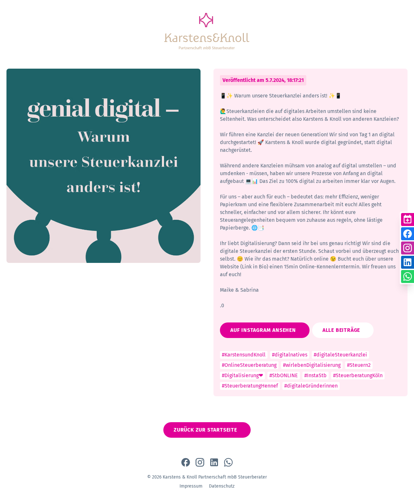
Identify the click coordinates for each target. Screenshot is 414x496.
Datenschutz (221, 486)
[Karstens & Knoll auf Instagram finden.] (200, 462)
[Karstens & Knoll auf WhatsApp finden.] (228, 462)
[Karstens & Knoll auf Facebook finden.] (185, 462)
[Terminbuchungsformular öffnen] (407, 219)
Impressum (191, 486)
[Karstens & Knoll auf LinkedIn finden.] (214, 462)
